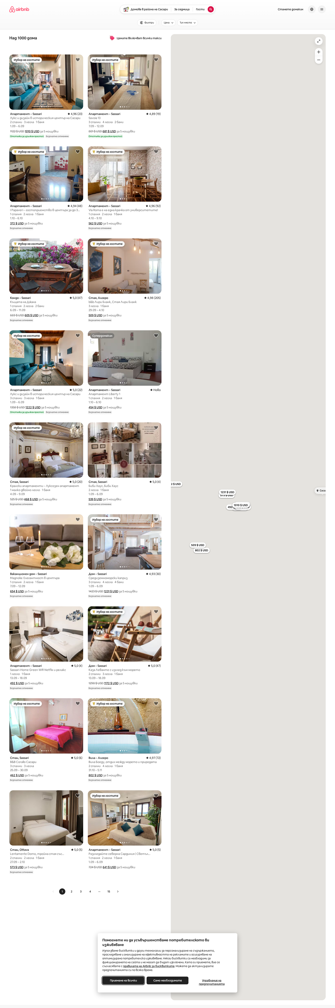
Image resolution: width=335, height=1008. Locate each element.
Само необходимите (167, 980)
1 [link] (62, 891)
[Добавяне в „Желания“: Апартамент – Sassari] (78, 59)
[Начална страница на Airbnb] (19, 9)
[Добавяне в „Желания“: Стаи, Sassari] (78, 703)
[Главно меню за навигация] (322, 9)
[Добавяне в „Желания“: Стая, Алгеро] (156, 243)
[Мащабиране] (319, 52)
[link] (53, 891)
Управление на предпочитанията (212, 982)
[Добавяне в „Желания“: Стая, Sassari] (78, 427)
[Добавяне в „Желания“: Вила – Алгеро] (156, 703)
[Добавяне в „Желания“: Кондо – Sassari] (78, 243)
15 (108, 891)
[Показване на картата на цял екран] (319, 41)
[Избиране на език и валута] (312, 9)
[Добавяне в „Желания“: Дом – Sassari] (156, 519)
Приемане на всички (123, 980)
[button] (32, 131)
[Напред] (118, 891)
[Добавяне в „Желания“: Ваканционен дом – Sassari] (78, 519)
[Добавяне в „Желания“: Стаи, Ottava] (78, 795)
